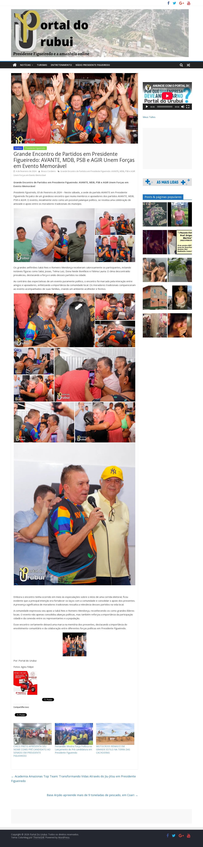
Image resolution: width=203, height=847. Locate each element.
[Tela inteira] (187, 106)
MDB (122, 171)
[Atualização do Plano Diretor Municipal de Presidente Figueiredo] (155, 215)
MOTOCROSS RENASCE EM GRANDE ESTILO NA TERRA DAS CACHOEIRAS (113, 749)
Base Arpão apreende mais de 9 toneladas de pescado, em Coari (92, 795)
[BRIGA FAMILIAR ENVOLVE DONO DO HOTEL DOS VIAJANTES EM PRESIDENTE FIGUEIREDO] (155, 299)
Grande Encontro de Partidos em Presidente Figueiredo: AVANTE (89, 171)
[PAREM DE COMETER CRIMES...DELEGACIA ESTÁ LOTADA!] (155, 326)
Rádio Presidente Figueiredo (93, 64)
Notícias (25, 64)
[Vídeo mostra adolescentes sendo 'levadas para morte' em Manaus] (155, 243)
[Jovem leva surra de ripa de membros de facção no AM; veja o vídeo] (180, 215)
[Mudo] (182, 106)
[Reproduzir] (146, 106)
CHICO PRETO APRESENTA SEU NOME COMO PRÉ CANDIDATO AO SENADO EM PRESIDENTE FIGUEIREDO (31, 751)
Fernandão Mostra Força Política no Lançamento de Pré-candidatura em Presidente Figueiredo (73, 749)
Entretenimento (61, 64)
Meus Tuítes (149, 117)
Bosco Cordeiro (48, 171)
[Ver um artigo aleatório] (188, 65)
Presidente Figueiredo (35, 148)
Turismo (42, 64)
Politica (18, 148)
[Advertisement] (167, 148)
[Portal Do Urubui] (14, 65)
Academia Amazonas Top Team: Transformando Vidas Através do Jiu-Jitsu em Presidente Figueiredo (73, 778)
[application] (167, 96)
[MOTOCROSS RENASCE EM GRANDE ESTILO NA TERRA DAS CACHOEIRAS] (115, 734)
